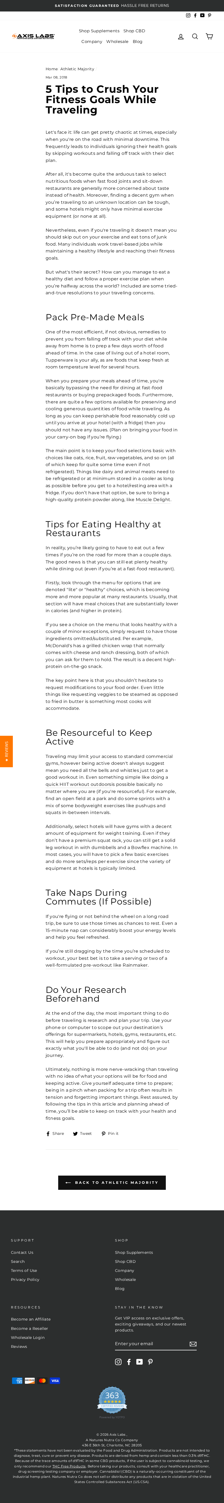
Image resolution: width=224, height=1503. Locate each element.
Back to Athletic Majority (115, 1182)
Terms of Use (24, 1270)
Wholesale (117, 41)
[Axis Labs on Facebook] (129, 1362)
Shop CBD (134, 30)
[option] (112, 6)
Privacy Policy (25, 1279)
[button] (6, 751)
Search (18, 1261)
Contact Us (22, 1252)
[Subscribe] (193, 1344)
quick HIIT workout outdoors (78, 784)
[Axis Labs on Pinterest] (150, 1362)
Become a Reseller (29, 1328)
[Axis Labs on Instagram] (118, 1362)
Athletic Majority (77, 69)
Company (91, 41)
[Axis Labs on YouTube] (139, 1362)
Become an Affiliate (31, 1319)
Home (52, 69)
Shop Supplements (99, 30)
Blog (138, 41)
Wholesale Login (28, 1337)
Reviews (19, 1346)
